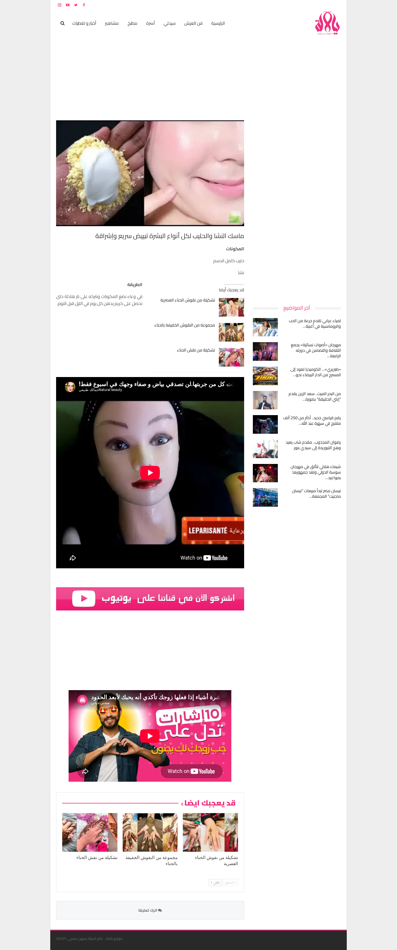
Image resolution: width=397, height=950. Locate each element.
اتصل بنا (304, 5)
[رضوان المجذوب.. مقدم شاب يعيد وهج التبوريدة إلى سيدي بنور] (265, 449)
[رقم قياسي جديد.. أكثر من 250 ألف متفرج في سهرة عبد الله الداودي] (265, 424)
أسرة (150, 23)
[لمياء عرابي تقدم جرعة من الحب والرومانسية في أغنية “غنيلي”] (265, 327)
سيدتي (170, 23)
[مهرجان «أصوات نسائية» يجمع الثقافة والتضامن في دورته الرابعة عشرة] (265, 351)
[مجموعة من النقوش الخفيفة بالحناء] (231, 332)
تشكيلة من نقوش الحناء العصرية (187, 300)
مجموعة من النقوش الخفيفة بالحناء (184, 325)
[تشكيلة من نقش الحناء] (231, 357)
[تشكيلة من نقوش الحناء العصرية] (231, 307)
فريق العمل (320, 5)
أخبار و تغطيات (84, 23)
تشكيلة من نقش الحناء (196, 350)
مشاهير (112, 23)
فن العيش (193, 23)
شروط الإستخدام (285, 5)
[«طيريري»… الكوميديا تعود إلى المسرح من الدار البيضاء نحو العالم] (265, 376)
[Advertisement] (297, 207)
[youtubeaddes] (150, 598)
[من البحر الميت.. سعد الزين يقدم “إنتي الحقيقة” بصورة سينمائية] (265, 400)
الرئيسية (218, 23)
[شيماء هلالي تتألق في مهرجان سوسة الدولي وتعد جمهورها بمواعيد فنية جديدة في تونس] (265, 473)
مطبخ (132, 23)
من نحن (336, 5)
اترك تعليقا (148, 910)
